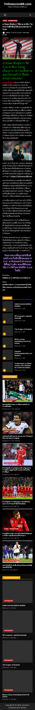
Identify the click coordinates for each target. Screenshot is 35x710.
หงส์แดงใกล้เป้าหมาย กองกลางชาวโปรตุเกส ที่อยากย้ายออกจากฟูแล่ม (17, 423)
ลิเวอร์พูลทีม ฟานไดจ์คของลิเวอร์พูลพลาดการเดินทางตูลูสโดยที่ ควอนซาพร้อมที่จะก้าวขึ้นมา (17, 454)
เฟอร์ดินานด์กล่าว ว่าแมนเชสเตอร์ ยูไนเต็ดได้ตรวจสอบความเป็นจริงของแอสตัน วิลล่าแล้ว (17, 286)
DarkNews (12, 708)
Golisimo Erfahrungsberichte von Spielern (7, 355)
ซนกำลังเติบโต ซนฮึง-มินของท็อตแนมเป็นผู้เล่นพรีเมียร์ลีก (17, 552)
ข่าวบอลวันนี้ (12, 497)
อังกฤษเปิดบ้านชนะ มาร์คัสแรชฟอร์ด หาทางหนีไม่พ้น (17, 391)
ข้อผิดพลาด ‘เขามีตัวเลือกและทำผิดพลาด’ (16, 276)
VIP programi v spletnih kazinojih (7, 318)
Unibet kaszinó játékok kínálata (7, 306)
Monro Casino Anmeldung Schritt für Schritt (7, 342)
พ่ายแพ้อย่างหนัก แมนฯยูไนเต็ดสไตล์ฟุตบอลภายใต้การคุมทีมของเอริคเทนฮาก (17, 520)
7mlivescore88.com (17, 4)
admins (7, 32)
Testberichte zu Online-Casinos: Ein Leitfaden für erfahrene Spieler (7, 367)
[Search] (30, 15)
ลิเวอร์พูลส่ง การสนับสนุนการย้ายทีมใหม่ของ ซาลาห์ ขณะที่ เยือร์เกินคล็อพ (17, 488)
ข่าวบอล (5, 20)
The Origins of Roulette (7, 330)
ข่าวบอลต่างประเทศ (12, 20)
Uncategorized (8, 600)
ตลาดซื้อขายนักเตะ (14, 431)
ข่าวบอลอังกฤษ (13, 399)
